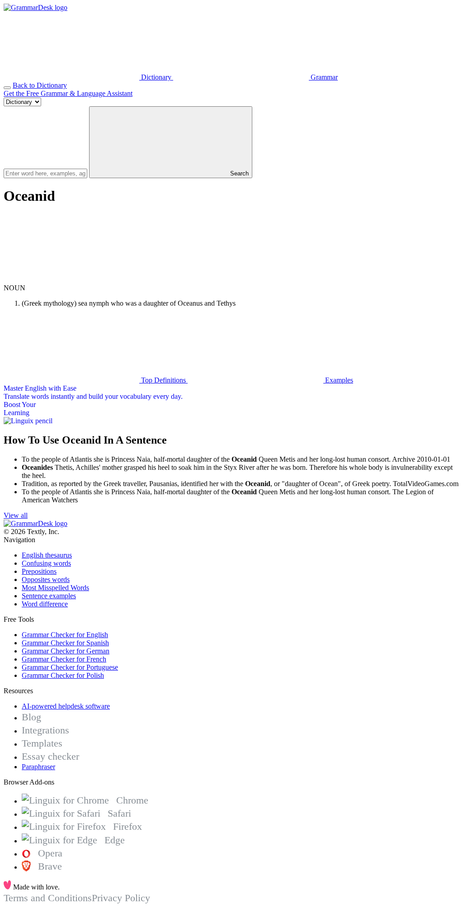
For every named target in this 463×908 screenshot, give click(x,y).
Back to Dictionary (40, 85)
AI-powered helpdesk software (66, 706)
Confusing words (46, 563)
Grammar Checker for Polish (63, 675)
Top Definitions (163, 380)
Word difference (45, 604)
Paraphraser (38, 767)
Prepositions (39, 571)
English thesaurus (47, 555)
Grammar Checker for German (65, 651)
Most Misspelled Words (55, 587)
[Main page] (35, 7)
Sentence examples (49, 596)
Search (238, 173)
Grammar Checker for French (64, 659)
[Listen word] (71, 280)
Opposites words (46, 579)
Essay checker (50, 756)
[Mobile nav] (7, 87)
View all (16, 515)
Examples (338, 380)
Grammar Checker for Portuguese (70, 667)
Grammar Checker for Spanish (65, 643)
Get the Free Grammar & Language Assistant (68, 93)
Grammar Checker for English (65, 634)
